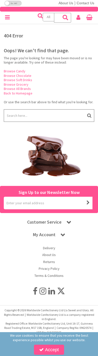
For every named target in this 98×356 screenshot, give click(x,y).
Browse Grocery (16, 84)
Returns (49, 262)
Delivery (49, 248)
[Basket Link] (89, 18)
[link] (35, 291)
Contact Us (85, 3)
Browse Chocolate (17, 75)
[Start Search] (89, 115)
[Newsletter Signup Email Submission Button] (88, 203)
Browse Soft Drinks (18, 80)
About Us (66, 3)
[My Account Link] (78, 18)
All (48, 17)
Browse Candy (14, 71)
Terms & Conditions (49, 276)
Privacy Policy (49, 269)
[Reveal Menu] (7, 18)
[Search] (65, 18)
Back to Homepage (18, 93)
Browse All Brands (17, 88)
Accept (52, 349)
